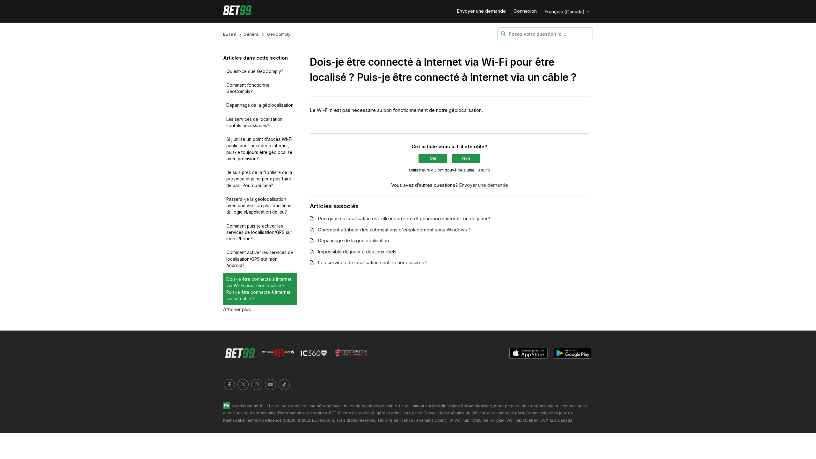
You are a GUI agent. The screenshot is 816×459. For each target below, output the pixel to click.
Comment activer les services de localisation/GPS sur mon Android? (259, 259)
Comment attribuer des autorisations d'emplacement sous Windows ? (394, 230)
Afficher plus (237, 309)
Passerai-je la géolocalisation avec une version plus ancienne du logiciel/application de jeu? (259, 206)
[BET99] (237, 11)
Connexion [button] (525, 11)
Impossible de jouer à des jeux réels (357, 252)
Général (251, 34)
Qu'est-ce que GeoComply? (254, 71)
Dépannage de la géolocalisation (260, 105)
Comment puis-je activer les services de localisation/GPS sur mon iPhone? (259, 232)
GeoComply (278, 34)
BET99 (229, 34)
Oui (433, 158)
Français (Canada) (565, 11)
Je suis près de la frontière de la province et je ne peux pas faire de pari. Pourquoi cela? (259, 179)
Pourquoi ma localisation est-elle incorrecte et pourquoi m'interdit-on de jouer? (404, 218)
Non (466, 158)
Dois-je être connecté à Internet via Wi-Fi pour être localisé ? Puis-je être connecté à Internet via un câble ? (258, 289)
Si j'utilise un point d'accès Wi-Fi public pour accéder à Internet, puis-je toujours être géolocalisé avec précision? (259, 149)
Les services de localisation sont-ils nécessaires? (254, 122)
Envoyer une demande (481, 11)
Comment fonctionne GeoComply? (247, 88)
